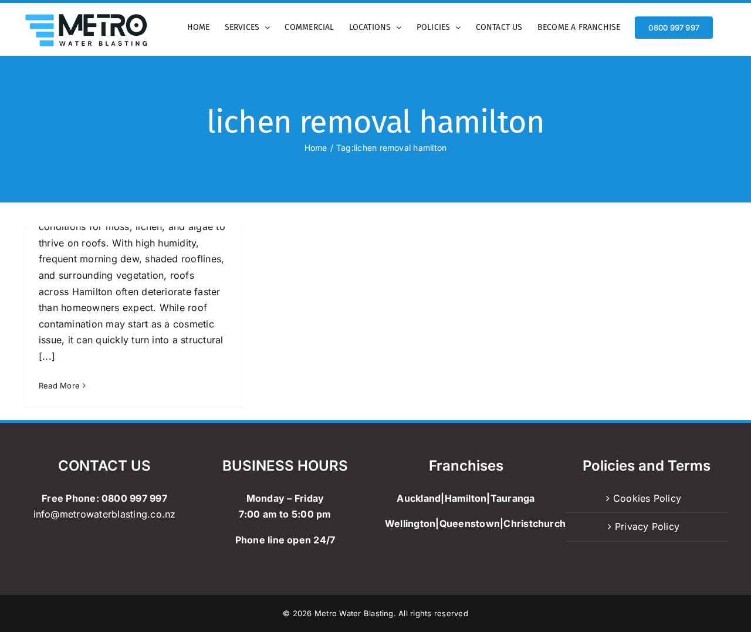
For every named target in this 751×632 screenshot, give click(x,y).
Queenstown (469, 523)
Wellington (410, 523)
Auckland (419, 498)
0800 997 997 (134, 498)
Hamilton (466, 498)
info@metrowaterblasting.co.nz (104, 514)
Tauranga (512, 498)
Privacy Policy (647, 526)
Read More (59, 385)
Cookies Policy (647, 498)
